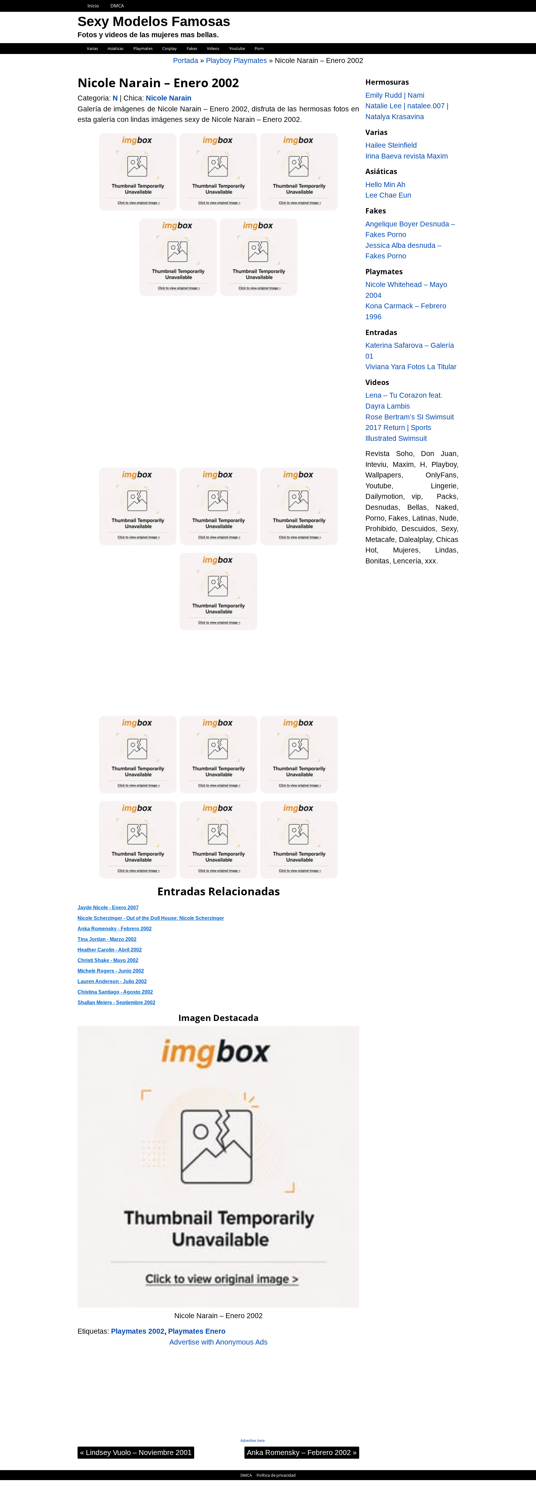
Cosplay (169, 48)
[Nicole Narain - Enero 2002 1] (137, 210)
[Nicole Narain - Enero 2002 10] (137, 792)
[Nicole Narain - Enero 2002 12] (299, 792)
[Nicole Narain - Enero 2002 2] (218, 210)
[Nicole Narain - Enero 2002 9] (218, 629)
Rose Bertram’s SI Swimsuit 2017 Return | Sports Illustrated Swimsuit (409, 427)
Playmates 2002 (137, 1331)
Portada (185, 60)
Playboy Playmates (236, 60)
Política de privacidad (276, 1475)
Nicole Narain (168, 98)
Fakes (192, 48)
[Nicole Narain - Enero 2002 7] (218, 544)
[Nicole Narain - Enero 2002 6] (137, 544)
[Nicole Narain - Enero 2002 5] (258, 295)
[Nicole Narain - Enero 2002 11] (218, 792)
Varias (92, 48)
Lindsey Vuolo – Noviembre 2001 (136, 1452)
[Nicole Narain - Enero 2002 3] (299, 210)
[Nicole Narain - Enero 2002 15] (299, 878)
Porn (259, 48)
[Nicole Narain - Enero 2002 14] (218, 878)
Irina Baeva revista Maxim (406, 156)
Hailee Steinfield (391, 145)
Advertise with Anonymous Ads (218, 1342)
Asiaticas (115, 48)
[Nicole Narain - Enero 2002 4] (178, 295)
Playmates (143, 48)
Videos (213, 48)
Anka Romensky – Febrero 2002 (302, 1452)
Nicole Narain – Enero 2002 (158, 82)
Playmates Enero (197, 1331)
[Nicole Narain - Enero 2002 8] (299, 544)
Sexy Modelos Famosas (154, 21)
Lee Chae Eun (388, 195)
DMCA (117, 5)
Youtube (237, 48)
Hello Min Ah (385, 185)
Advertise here (252, 1441)
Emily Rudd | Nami (394, 95)
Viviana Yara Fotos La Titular (411, 367)
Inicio (93, 5)
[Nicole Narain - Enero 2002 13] (137, 878)
